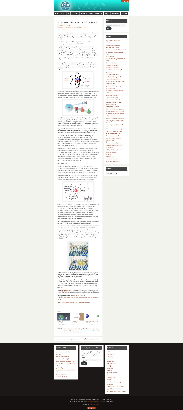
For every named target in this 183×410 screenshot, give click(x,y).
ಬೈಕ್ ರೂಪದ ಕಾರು (110, 140)
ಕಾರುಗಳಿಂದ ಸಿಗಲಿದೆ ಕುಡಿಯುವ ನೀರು (114, 150)
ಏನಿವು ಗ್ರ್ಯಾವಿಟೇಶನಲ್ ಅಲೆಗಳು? (92, 321)
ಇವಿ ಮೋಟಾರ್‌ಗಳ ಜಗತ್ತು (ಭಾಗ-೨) (113, 77)
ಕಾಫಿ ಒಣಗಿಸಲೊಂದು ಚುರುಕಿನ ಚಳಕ (114, 102)
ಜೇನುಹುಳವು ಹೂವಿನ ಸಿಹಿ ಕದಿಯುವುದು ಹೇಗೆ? (116, 129)
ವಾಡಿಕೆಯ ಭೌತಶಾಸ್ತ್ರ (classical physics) (77, 27)
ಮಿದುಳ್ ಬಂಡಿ (109, 154)
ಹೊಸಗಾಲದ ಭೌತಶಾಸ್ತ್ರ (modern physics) (116, 391)
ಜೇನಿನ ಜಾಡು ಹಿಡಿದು (110, 157)
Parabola (91, 404)
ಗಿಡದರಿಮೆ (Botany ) (111, 361)
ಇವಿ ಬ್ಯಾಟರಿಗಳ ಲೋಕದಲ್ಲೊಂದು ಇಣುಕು (114, 90)
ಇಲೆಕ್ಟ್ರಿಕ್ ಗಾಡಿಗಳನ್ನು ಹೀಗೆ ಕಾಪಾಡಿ (113, 100)
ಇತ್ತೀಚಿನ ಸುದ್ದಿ (109, 356)
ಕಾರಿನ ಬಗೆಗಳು (109, 72)
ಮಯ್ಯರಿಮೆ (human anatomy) (114, 382)
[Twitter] (124, 1)
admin (61, 25)
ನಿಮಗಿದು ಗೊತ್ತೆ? (110, 368)
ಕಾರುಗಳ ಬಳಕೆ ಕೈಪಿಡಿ (110, 116)
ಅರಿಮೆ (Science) (111, 354)
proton (67, 330)
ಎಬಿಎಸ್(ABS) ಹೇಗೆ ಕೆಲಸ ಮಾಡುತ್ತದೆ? (114, 70)
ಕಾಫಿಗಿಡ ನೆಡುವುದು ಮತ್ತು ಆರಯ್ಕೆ (113, 161)
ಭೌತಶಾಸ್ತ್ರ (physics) (62, 27)
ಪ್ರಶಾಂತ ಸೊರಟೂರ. (62, 30)
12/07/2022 (68, 25)
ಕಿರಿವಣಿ (80, 330)
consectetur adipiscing (91, 401)
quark (71, 330)
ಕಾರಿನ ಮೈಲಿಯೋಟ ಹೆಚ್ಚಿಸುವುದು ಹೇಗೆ (114, 131)
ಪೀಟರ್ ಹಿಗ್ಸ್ (96, 330)
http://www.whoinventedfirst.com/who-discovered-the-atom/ (73, 302)
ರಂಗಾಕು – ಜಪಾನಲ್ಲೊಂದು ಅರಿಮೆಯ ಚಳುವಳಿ (116, 50)
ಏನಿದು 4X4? (108, 43)
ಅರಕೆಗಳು (109, 352)
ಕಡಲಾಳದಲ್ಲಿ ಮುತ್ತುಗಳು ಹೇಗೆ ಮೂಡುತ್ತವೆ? (115, 111)
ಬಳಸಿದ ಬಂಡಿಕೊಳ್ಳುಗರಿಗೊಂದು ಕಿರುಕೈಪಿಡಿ (115, 113)
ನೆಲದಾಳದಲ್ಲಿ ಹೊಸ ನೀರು (111, 63)
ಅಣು (74, 330)
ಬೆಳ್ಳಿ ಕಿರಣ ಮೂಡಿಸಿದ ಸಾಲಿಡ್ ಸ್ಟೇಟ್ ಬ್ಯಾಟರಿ (115, 109)
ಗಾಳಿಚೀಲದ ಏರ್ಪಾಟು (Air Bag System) (67, 339)
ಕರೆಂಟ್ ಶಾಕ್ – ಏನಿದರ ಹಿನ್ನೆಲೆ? (112, 67)
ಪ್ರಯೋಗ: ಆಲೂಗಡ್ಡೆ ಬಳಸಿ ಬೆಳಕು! (91, 339)
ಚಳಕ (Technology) (111, 363)
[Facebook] (122, 1)
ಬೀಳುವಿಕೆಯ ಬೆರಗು (75, 321)
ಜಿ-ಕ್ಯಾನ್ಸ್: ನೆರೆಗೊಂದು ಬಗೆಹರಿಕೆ (112, 106)
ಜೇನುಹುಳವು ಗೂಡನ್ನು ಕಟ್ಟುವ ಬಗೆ (113, 143)
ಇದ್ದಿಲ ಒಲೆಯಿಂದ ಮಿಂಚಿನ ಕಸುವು (113, 40)
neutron (89, 328)
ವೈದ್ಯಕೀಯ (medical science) (114, 389)
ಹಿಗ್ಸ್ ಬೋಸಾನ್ (62, 332)
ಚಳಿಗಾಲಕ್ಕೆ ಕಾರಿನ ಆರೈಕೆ (111, 104)
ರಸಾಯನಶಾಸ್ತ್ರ (110, 384)
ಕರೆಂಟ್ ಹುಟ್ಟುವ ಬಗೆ (110, 88)
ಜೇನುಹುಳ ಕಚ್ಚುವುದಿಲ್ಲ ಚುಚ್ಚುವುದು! (113, 138)
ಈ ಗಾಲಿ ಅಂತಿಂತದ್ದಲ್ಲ (110, 83)
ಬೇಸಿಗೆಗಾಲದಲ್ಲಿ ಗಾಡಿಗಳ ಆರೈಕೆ (112, 136)
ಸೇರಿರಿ (108, 28)
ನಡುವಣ (88, 330)
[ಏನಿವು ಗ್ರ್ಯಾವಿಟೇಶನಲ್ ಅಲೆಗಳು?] (92, 316)
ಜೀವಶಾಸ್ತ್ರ (109, 366)
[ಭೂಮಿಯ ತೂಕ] (63, 316)
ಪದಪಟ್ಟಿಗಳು (109, 370)
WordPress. (97, 404)
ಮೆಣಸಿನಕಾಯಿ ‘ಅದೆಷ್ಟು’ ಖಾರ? (112, 95)
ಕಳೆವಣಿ (77, 330)
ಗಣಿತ (108, 359)
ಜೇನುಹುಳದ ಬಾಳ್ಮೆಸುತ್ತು (111, 152)
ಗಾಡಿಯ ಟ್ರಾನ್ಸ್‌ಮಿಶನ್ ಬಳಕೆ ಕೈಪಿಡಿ (113, 79)
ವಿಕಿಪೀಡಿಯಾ (76, 295)
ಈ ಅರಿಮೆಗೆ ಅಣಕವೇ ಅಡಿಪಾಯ (113, 45)
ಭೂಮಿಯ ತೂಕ (60, 321)
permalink (77, 332)
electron (75, 328)
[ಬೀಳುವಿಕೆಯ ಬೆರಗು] (78, 316)
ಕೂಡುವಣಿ (84, 330)
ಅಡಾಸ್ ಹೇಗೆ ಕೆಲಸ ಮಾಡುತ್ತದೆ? (112, 47)
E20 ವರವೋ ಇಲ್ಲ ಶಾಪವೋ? (112, 65)
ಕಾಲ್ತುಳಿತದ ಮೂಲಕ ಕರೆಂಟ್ (112, 97)
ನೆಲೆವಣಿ (91, 330)
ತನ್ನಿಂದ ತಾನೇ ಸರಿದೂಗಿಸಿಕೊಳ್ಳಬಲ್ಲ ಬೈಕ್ (114, 145)
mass (85, 328)
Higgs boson (80, 328)
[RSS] (127, 1)
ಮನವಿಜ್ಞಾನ (109, 379)
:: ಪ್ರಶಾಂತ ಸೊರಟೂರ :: (68, 328)
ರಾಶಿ (58, 332)
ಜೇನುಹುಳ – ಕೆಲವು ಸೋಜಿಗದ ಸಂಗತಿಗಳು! (115, 118)
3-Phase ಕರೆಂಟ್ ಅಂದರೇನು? (112, 74)
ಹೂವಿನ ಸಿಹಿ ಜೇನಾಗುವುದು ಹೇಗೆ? (113, 133)
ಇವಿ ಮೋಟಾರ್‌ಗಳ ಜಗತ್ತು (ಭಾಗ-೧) (113, 86)
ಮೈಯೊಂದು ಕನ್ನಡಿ (110, 56)
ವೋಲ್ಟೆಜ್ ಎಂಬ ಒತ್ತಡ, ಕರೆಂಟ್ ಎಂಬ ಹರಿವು (115, 81)
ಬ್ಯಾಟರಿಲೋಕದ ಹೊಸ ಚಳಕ (112, 159)
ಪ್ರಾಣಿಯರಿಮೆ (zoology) (112, 372)
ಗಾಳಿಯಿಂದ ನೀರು (109, 93)
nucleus (93, 328)
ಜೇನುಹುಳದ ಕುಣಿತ (110, 147)
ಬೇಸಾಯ (109, 375)
